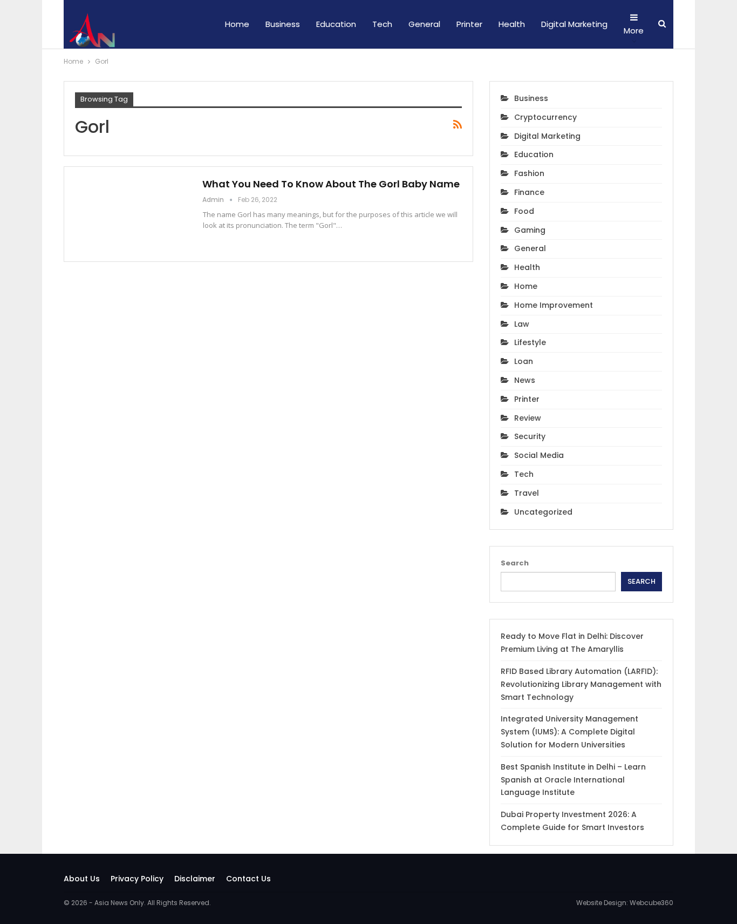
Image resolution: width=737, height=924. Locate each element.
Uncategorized (543, 512)
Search (515, 563)
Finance (529, 192)
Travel (526, 493)
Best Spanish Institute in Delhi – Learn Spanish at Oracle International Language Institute (573, 779)
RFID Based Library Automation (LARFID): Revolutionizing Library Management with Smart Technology (581, 684)
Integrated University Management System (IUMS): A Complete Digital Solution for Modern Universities (569, 731)
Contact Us (248, 878)
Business (282, 24)
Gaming (529, 230)
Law (521, 324)
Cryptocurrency (545, 117)
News (524, 380)
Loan (523, 361)
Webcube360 (651, 902)
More (634, 30)
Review (527, 418)
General (424, 24)
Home (237, 24)
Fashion (529, 173)
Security (529, 436)
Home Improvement (553, 305)
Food (524, 211)
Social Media (539, 455)
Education (336, 24)
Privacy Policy (137, 878)
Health (512, 24)
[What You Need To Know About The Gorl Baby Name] (131, 214)
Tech (382, 24)
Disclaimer (194, 878)
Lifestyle (530, 342)
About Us (82, 878)
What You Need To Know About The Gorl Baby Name (331, 184)
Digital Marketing (574, 24)
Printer (469, 24)
